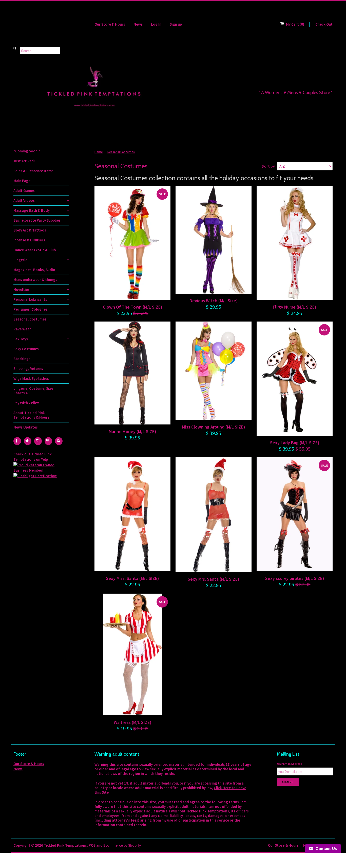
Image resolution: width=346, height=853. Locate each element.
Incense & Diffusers (41, 240)
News (138, 24)
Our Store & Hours (109, 24)
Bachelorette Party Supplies (37, 220)
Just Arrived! (24, 160)
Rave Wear (22, 329)
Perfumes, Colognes (30, 309)
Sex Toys (41, 338)
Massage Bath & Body (41, 210)
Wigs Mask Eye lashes (31, 378)
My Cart (295, 24)
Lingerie (41, 259)
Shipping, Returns (28, 368)
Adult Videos (41, 200)
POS (92, 845)
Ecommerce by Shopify (122, 845)
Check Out (324, 24)
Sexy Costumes (26, 348)
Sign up (176, 24)
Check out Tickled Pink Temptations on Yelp (32, 457)
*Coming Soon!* (26, 151)
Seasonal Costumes (29, 319)
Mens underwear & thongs (35, 279)
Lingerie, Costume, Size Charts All (33, 390)
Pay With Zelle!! (26, 402)
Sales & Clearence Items (33, 170)
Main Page (21, 180)
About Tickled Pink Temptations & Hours (31, 415)
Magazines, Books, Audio (34, 269)
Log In (156, 24)
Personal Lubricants (41, 299)
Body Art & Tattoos (29, 230)
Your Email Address (289, 764)
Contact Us (325, 848)
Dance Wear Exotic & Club (34, 249)
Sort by (268, 166)
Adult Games (24, 190)
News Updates (25, 427)
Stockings (21, 358)
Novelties (41, 289)
